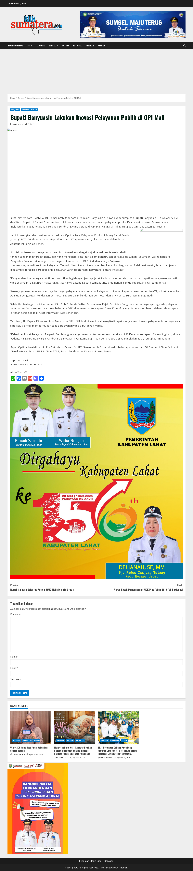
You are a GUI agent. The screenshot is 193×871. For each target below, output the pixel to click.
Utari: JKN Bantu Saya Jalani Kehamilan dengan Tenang (28, 749)
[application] (37, 808)
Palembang (27, 740)
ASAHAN (101, 45)
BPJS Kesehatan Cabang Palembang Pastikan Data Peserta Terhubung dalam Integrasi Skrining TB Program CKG (117, 751)
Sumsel (52, 45)
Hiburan (90, 45)
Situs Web (15, 679)
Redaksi (108, 861)
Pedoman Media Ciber (90, 861)
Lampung (40, 45)
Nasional (77, 45)
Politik (65, 45)
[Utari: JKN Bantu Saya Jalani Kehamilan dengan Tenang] (30, 727)
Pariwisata (80, 740)
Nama (14, 656)
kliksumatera (16, 124)
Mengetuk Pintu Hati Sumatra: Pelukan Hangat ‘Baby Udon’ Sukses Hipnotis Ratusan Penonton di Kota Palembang (73, 751)
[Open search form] (184, 45)
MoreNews (107, 867)
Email (14, 668)
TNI (28, 45)
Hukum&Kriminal (15, 45)
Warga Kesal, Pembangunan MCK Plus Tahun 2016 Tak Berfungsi (148, 587)
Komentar (16, 614)
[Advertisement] (96, 70)
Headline (25, 110)
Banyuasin (15, 110)
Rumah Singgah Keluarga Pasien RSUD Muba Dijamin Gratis (42, 587)
